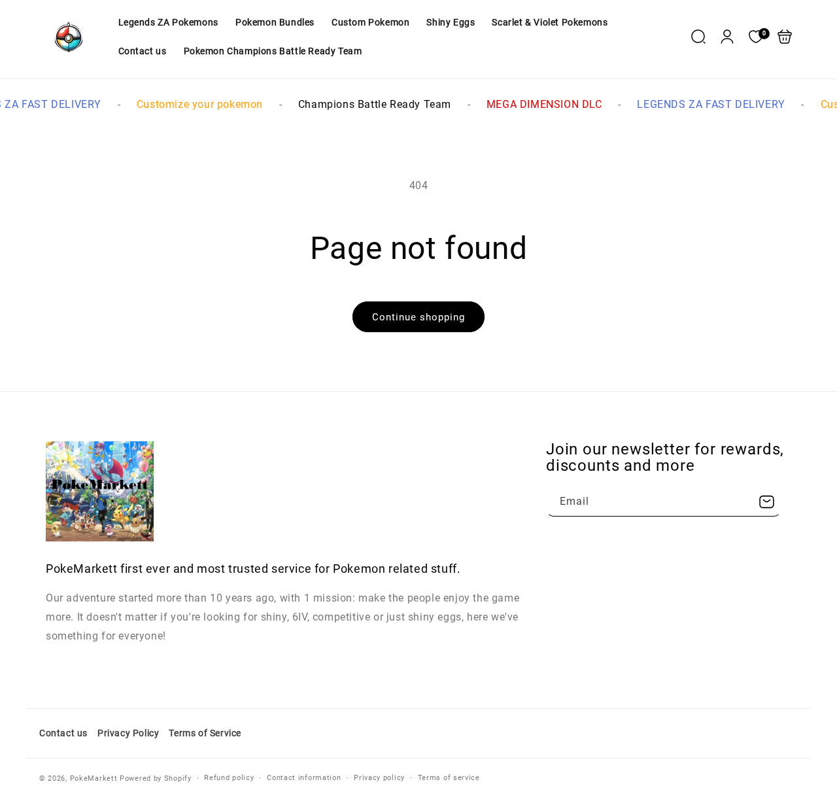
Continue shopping (418, 317)
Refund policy (229, 778)
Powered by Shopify (156, 778)
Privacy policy (379, 778)
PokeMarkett (94, 778)
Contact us (63, 733)
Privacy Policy (128, 733)
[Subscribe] (766, 501)
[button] (698, 36)
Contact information (304, 778)
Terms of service (449, 778)
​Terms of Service (205, 733)
